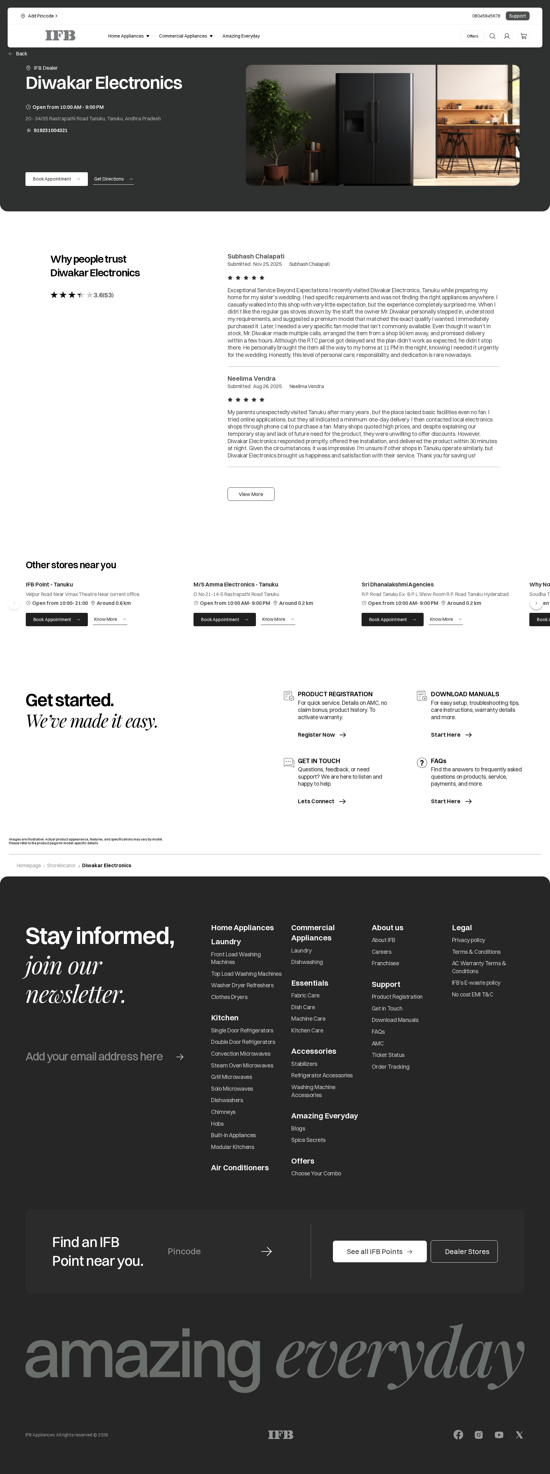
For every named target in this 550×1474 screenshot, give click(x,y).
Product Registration (397, 996)
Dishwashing (307, 962)
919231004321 (50, 130)
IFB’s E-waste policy (476, 982)
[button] (536, 603)
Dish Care (303, 1007)
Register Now (316, 735)
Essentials (309, 983)
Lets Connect (316, 801)
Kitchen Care (307, 1030)
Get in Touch (387, 1008)
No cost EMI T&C (472, 994)
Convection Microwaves (240, 1053)
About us (388, 927)
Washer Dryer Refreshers (242, 985)
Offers (472, 36)
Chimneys (223, 1112)
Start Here (446, 735)
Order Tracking (391, 1066)
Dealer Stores (467, 1251)
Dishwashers (227, 1100)
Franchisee (385, 963)
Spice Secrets (308, 1140)
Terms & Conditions (476, 951)
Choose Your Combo (316, 1173)
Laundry (301, 950)
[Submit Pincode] (266, 1251)
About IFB (383, 940)
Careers (381, 951)
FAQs (378, 1031)
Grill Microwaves (231, 1077)
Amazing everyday (241, 36)
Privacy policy (468, 940)
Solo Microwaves (232, 1088)
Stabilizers (304, 1063)
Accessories (313, 1051)
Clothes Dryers (229, 997)
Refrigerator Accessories (321, 1075)
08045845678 (486, 16)
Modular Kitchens (232, 1147)
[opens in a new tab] (458, 1435)
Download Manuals (395, 1020)
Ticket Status (388, 1055)
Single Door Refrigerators (242, 1030)
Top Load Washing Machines (246, 973)
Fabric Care (305, 995)
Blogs (298, 1128)
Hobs (217, 1123)
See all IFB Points (375, 1251)
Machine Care (308, 1018)
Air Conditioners (240, 1167)
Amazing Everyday (324, 1115)
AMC (378, 1043)
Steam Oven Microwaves (242, 1065)
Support (517, 16)
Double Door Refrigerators (243, 1041)
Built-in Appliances (233, 1135)
